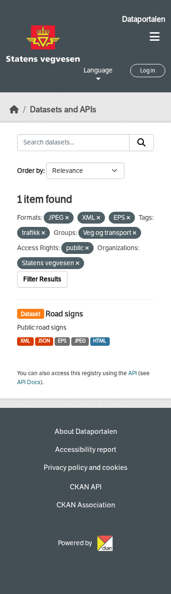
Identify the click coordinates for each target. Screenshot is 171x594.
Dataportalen (143, 19)
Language (98, 70)
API (132, 373)
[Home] (14, 110)
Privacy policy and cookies (85, 467)
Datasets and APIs (63, 110)
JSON (44, 341)
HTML (99, 341)
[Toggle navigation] (154, 37)
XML (25, 341)
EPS (62, 341)
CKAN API (86, 487)
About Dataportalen (86, 431)
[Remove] (67, 218)
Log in (147, 70)
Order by (30, 171)
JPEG (80, 341)
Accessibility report (85, 449)
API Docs (28, 382)
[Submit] (141, 142)
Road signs (64, 313)
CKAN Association (86, 505)
